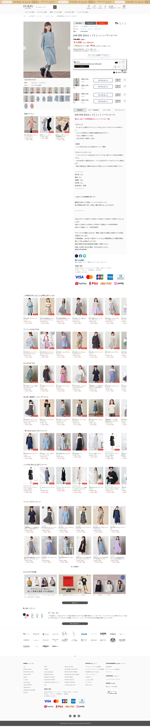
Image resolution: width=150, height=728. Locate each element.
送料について (91, 262)
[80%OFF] (31, 124)
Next (69, 48)
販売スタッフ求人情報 (111, 686)
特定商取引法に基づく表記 (92, 672)
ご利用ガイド (88, 677)
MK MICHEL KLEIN (28, 672)
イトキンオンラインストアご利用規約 (95, 669)
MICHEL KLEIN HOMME (71, 672)
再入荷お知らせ (103, 80)
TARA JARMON (27, 685)
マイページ (109, 672)
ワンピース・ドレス (49, 16)
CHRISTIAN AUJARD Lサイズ (51, 682)
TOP (24, 16)
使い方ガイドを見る (120, 72)
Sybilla (25, 677)
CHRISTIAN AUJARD (49, 679)
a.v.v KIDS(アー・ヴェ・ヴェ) (35, 16)
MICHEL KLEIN (27, 669)
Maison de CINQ (69, 666)
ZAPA (45, 666)
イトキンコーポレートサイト (113, 679)
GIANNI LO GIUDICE (49, 677)
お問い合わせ (88, 685)
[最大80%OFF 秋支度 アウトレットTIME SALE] (75, 2)
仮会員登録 (109, 666)
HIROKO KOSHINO (70, 682)
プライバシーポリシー (91, 674)
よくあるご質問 (89, 679)
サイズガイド (88, 682)
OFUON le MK (27, 674)
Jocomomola (26, 682)
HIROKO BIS (26, 687)
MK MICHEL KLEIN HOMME (72, 674)
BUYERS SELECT (69, 679)
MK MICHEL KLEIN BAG (71, 669)
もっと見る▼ (75, 566)
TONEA (46, 669)
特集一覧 (74, 603)
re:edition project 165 (70, 685)
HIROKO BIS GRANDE (29, 690)
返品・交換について (80, 262)
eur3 (45, 685)
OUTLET (25, 692)
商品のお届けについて (95, 50)
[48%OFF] (47, 124)
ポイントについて (102, 262)
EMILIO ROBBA (69, 677)
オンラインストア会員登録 (112, 669)
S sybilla (25, 679)
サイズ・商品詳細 (93, 110)
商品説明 (80, 110)
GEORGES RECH (48, 674)
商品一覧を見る (74, 623)
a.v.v (24, 666)
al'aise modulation (48, 672)
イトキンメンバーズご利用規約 (93, 666)
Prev (24, 48)
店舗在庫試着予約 (118, 80)
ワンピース (98, 29)
